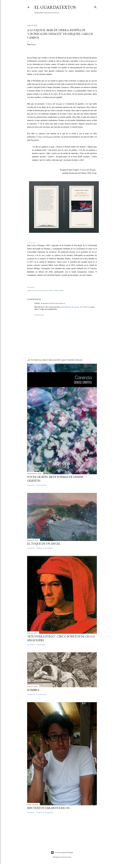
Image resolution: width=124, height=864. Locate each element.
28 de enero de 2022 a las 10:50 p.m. (53, 303)
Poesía (56, 290)
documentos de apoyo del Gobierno (76, 307)
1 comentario (40, 645)
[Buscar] (95, 6)
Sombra (33, 690)
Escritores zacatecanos (40, 290)
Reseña (61, 290)
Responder (39, 315)
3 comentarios (41, 485)
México (51, 290)
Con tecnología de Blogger (64, 852)
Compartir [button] (31, 287)
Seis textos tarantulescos (48, 808)
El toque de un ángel (43, 543)
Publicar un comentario (44, 548)
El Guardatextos (55, 7)
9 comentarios (41, 694)
